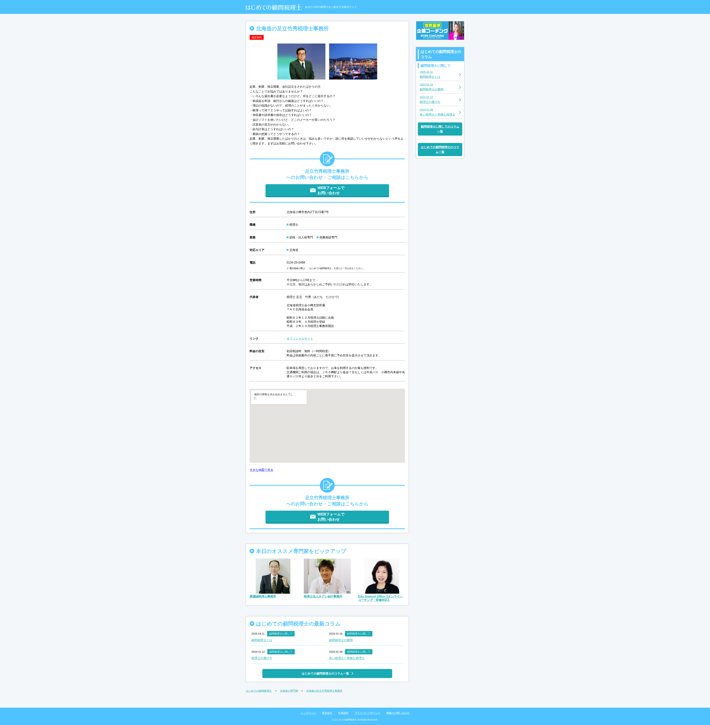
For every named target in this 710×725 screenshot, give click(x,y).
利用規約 (343, 712)
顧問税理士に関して (281, 633)
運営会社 (327, 712)
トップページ (308, 712)
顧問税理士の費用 (341, 640)
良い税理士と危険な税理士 (347, 658)
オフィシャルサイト (300, 338)
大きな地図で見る (261, 469)
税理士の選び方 (261, 658)
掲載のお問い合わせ (398, 712)
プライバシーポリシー (367, 712)
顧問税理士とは (261, 640)
